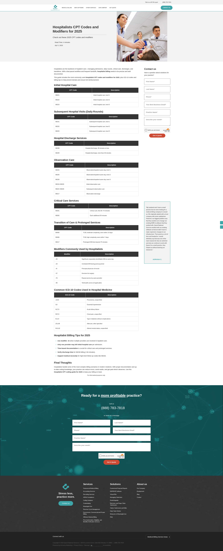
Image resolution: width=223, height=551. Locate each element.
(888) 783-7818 (166, 2)
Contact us (66, 503)
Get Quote (112, 7)
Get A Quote (157, 135)
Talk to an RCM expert (151, 2)
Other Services (91, 7)
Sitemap (86, 545)
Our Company (103, 7)
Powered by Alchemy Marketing (62, 545)
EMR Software (79, 7)
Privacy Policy (78, 545)
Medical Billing (67, 7)
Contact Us (166, 7)
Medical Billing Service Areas (157, 537)
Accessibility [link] (107, 545)
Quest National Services (71, 543)
